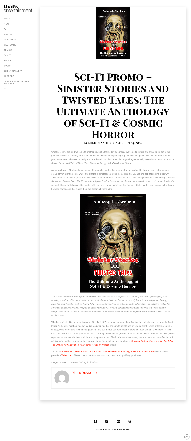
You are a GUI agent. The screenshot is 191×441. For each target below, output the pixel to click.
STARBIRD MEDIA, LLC (119, 429)
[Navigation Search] (17, 88)
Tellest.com (66, 355)
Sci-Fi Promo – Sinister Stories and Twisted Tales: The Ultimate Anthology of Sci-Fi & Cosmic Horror (107, 351)
